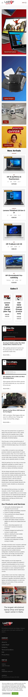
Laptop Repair (5, 645)
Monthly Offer (8, 145)
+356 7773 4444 (6, 666)
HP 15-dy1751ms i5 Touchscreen (14, 178)
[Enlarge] (11, 588)
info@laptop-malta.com (7, 671)
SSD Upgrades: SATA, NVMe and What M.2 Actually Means (14, 377)
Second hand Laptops (10, 52)
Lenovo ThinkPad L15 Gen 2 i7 (14, 212)
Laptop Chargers (8, 98)
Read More (7, 355)
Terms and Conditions (7, 650)
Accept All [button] (15, 693)
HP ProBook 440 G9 (14, 244)
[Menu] (2, 2)
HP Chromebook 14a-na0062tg (13, 276)
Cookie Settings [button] (6, 693)
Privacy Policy (5, 654)
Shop (5, 122)
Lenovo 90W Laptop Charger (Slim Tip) (7, 307)
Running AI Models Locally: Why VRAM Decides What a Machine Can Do (14, 343)
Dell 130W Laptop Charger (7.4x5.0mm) (19, 308)
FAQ (3, 652)
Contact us (4, 647)
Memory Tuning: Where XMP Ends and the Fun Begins (14, 411)
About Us (4, 642)
